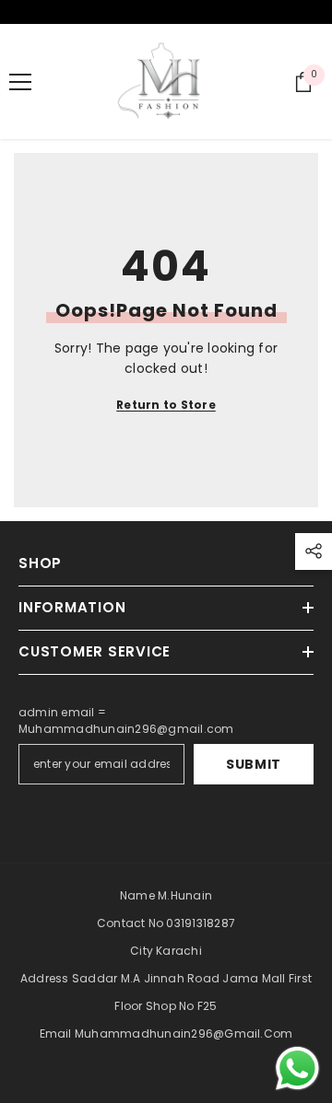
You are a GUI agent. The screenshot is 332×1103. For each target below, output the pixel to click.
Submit (253, 764)
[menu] (20, 82)
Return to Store (166, 404)
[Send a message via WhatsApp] (297, 1068)
